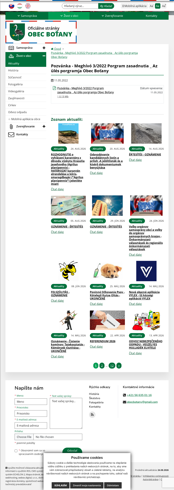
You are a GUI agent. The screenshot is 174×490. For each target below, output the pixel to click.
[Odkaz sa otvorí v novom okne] (92, 414)
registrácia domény (15, 481)
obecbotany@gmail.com (142, 402)
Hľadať (107, 6)
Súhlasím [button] (60, 485)
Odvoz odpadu (17, 112)
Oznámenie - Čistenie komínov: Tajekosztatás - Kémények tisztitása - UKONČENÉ (68, 346)
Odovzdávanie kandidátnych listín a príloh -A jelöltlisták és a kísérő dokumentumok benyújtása (106, 161)
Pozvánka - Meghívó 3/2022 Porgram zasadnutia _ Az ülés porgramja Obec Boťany (94, 55)
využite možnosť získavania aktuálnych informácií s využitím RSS (26, 469)
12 (112, 366)
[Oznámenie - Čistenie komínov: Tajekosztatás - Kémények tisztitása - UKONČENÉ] (68, 320)
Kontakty (151, 16)
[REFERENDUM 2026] (107, 320)
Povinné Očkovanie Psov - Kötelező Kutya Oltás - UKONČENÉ (107, 295)
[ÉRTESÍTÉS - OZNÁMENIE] (146, 133)
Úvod (57, 49)
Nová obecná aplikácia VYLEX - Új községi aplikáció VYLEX (144, 295)
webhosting (11, 477)
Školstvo (94, 398)
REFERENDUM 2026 (102, 341)
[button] (26, 16)
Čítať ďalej (57, 189)
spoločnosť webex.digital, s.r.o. (41, 481)
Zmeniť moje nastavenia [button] (87, 485)
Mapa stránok (33, 474)
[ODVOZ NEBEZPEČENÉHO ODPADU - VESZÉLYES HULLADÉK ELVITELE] (146, 320)
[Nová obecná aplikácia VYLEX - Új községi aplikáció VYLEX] (146, 271)
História (13, 70)
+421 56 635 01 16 (139, 395)
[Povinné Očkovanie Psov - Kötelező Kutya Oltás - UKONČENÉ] (107, 271)
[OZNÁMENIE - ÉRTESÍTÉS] (68, 205)
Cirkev (12, 105)
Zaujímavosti (16, 98)
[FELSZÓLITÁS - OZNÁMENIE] (68, 271)
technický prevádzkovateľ (18, 484)
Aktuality (13, 63)
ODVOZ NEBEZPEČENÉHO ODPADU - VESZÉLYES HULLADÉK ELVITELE (145, 344)
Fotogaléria (15, 84)
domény (42, 477)
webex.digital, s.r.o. (27, 477)
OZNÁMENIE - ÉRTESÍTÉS (67, 226)
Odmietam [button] (113, 485)
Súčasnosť (14, 77)
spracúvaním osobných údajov (36, 454)
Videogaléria (16, 91)
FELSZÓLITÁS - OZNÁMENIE (60, 293)
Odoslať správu (72, 453)
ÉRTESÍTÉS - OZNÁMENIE (145, 154)
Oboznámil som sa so (36, 452)
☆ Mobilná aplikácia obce (24, 119)
